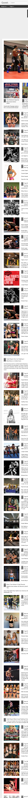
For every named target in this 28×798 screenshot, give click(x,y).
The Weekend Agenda (13, 100)
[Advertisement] (14, 23)
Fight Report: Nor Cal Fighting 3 (15, 359)
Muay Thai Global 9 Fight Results (16, 584)
